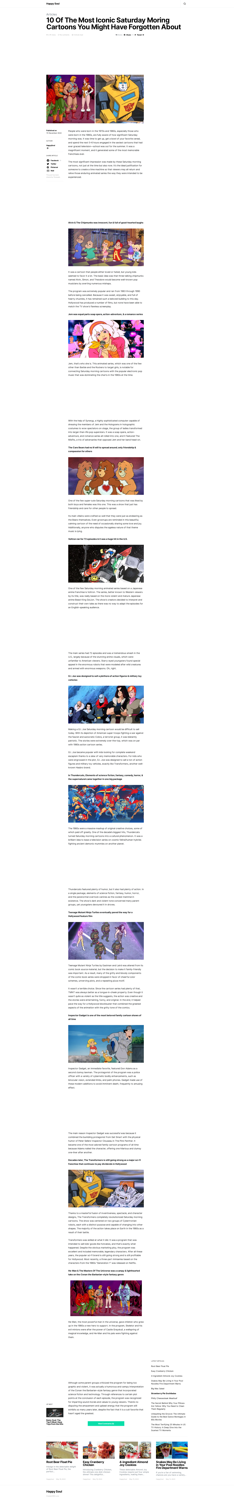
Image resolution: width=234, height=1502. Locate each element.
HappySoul (50, 145)
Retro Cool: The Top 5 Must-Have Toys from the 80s (54, 1422)
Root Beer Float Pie (160, 1366)
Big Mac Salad (157, 1388)
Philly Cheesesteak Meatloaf (164, 1398)
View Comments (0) (106, 1424)
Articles (51, 14)
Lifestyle (160, 1457)
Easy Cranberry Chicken (162, 1371)
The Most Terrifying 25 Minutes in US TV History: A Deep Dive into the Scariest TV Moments (168, 1427)
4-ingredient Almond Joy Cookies (166, 1376)
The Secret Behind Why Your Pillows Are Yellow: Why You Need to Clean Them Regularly (168, 1406)
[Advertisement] (117, 55)
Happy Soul (52, 3)
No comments (64, 35)
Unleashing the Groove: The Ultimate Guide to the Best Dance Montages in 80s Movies (168, 1417)
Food (49, 1457)
